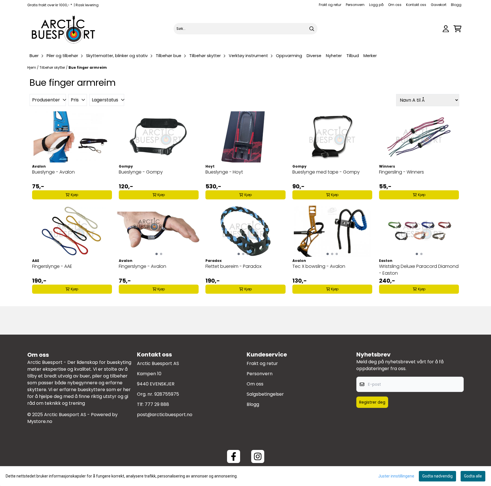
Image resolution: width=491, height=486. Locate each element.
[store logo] (63, 29)
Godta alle (473, 476)
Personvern (355, 4)
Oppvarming (289, 56)
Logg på (376, 4)
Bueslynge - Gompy (141, 172)
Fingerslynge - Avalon (142, 266)
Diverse (314, 56)
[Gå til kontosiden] (445, 29)
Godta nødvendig (437, 476)
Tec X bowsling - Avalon (318, 266)
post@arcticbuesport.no (164, 414)
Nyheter (334, 56)
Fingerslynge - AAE (52, 266)
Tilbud (352, 56)
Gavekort (438, 4)
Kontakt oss (416, 4)
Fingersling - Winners (401, 172)
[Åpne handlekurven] (457, 29)
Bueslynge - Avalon (53, 172)
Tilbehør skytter (52, 67)
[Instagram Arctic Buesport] (257, 456)
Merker (370, 56)
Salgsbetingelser (265, 394)
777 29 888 (157, 404)
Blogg (456, 4)
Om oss (394, 4)
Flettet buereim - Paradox (233, 266)
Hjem (32, 67)
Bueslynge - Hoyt (224, 172)
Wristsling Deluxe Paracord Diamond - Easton (419, 269)
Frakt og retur (330, 4)
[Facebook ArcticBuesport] (233, 456)
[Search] (311, 28)
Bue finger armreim (87, 67)
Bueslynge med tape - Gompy (326, 172)
